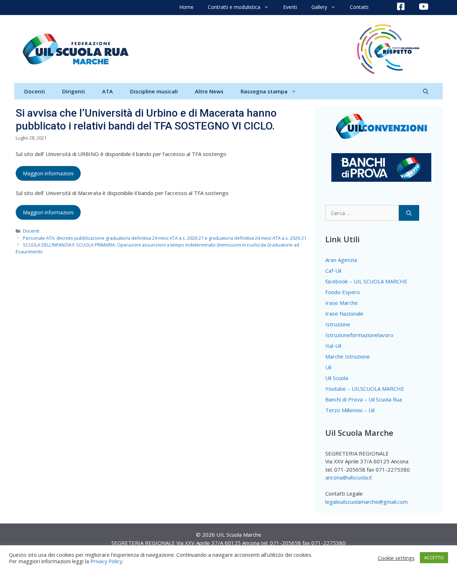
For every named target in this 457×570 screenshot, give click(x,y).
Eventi (290, 7)
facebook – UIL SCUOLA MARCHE (366, 281)
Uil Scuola (336, 377)
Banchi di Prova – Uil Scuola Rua (363, 399)
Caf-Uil (333, 270)
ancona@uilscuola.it (348, 477)
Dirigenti (73, 91)
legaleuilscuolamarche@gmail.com (366, 501)
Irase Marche (341, 302)
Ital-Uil (333, 345)
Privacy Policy (106, 561)
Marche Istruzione (347, 356)
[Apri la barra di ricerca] (426, 91)
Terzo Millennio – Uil (350, 410)
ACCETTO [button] (434, 557)
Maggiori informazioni (48, 173)
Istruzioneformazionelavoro (359, 334)
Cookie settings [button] (396, 558)
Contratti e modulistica (234, 7)
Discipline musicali (154, 91)
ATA (107, 91)
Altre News (209, 91)
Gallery (319, 7)
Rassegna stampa (264, 91)
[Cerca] (409, 213)
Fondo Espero (342, 292)
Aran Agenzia (341, 259)
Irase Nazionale (344, 313)
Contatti (359, 7)
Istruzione (337, 324)
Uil (328, 367)
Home (186, 7)
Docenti (34, 91)
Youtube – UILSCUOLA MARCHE (364, 388)
